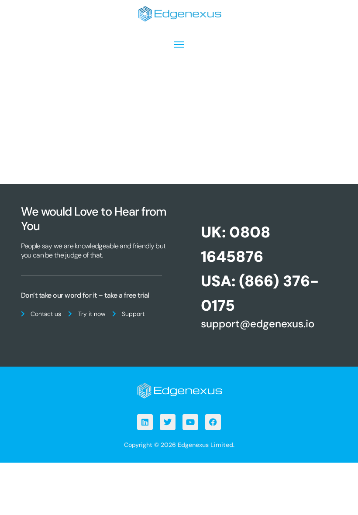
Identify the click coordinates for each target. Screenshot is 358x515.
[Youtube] (190, 422)
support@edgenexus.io (257, 323)
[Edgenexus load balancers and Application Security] (179, 389)
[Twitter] (168, 422)
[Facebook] (213, 422)
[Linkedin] (145, 422)
